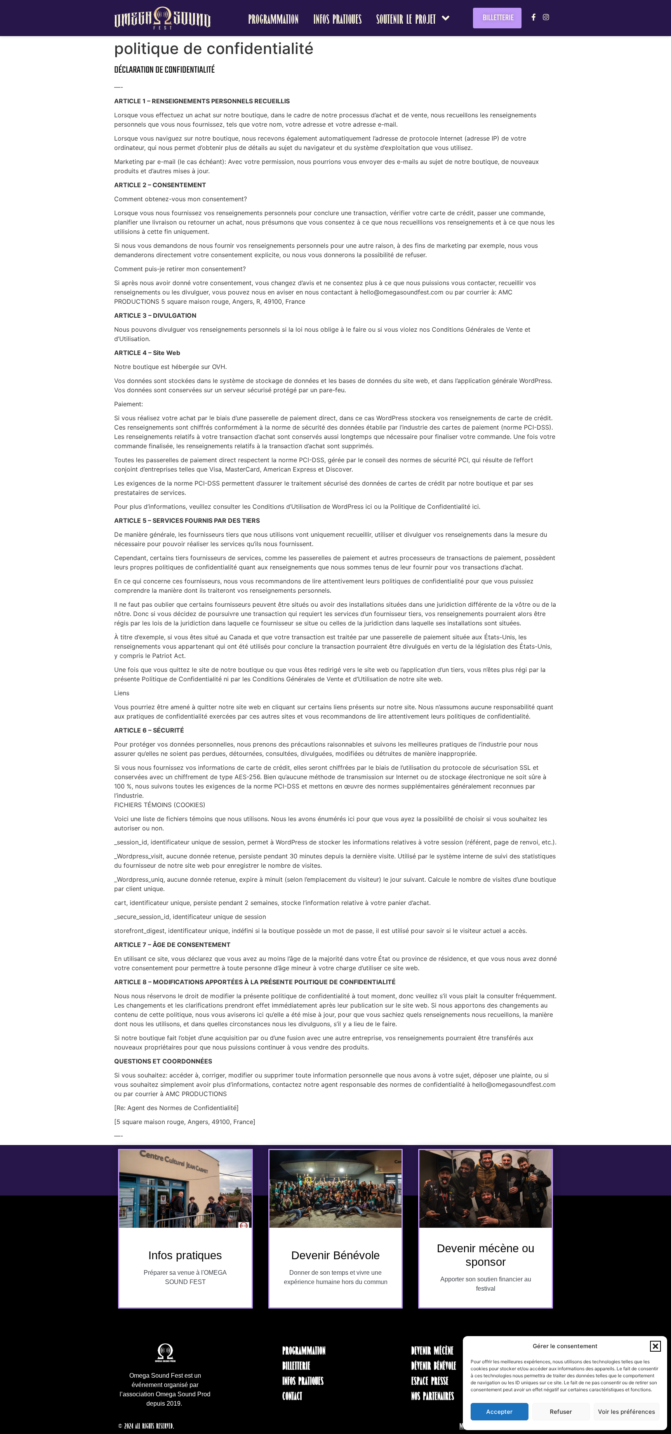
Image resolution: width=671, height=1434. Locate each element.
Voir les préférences (626, 1411)
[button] (655, 1346)
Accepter (499, 1411)
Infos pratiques (337, 18)
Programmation (273, 18)
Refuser (561, 1411)
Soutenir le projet (406, 18)
